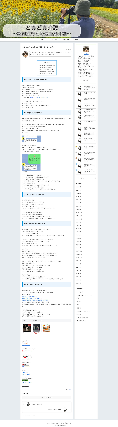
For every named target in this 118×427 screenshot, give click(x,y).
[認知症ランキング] (25, 364)
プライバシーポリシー (60, 423)
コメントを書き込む (47, 397)
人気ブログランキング (27, 382)
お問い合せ (53, 423)
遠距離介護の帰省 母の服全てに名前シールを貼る (35, 300)
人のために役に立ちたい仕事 (46, 69)
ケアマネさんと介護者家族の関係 (47, 65)
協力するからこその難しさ (46, 73)
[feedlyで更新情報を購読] (86, 80)
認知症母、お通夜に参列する (29, 296)
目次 (45, 62)
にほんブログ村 (26, 345)
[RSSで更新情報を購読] (88, 80)
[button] (95, 178)
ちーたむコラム (26, 386)
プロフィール (68, 423)
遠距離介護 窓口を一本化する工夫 (39, 97)
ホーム (48, 423)
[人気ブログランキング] (25, 380)
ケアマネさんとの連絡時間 (46, 67)
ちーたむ (86, 54)
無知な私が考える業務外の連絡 (47, 71)
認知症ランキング (26, 366)
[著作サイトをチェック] (84, 80)
